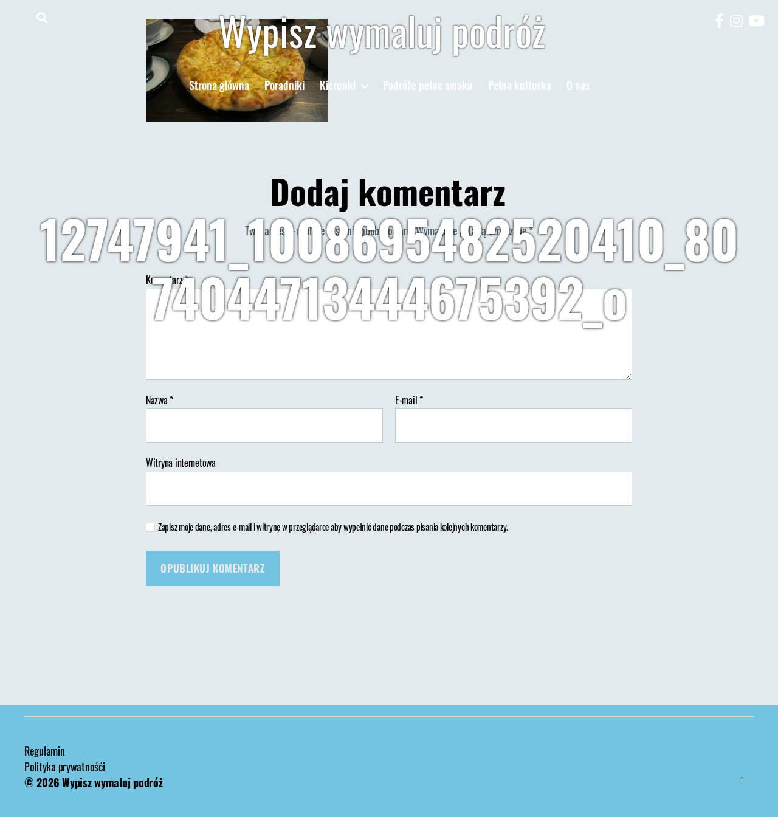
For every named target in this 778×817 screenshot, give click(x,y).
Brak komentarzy (508, 352)
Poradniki (284, 85)
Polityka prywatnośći (64, 766)
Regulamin (44, 751)
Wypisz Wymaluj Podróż (321, 352)
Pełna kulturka (519, 85)
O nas (578, 85)
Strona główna (219, 85)
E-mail (409, 400)
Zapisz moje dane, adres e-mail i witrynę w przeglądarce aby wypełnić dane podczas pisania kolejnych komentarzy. (333, 527)
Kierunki (338, 85)
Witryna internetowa (181, 462)
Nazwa (159, 400)
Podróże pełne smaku (428, 85)
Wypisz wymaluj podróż (381, 30)
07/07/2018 (420, 352)
